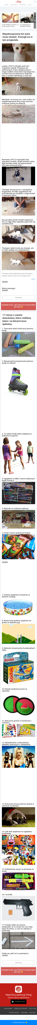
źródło (33, 279)
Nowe (6, 4)
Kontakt (32, 1012)
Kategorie (23, 4)
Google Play (20, 1001)
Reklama (24, 1012)
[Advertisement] (18, 139)
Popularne (14, 4)
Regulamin (8, 1008)
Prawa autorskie (20, 1008)
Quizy (30, 4)
